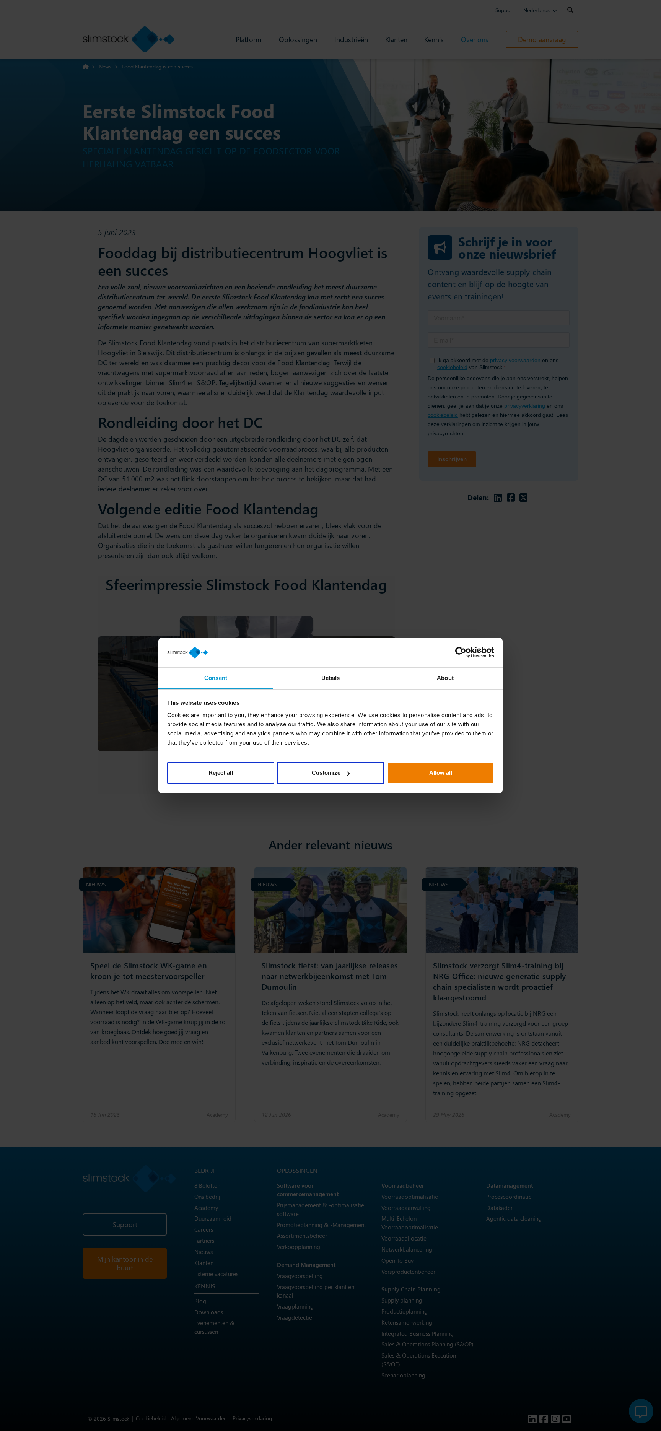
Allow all (440, 772)
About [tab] (445, 678)
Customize (326, 772)
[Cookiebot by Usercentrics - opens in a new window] (460, 653)
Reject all (220, 772)
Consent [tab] (215, 678)
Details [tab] (330, 678)
